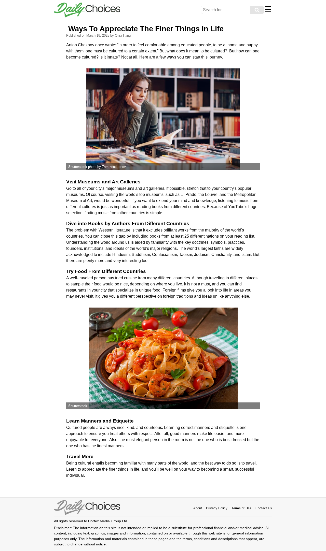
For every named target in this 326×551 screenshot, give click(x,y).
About (197, 508)
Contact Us (263, 508)
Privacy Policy (216, 508)
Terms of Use (241, 508)
